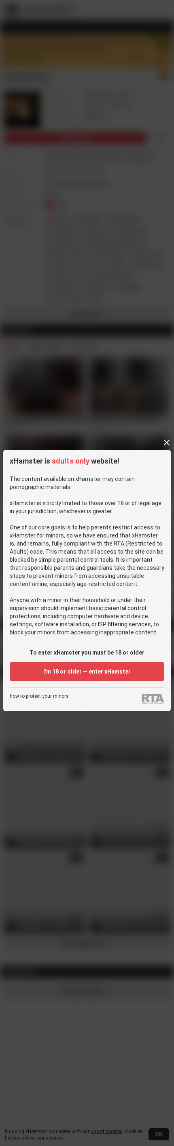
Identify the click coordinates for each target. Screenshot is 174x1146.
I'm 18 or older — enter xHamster (87, 671)
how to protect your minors (39, 696)
